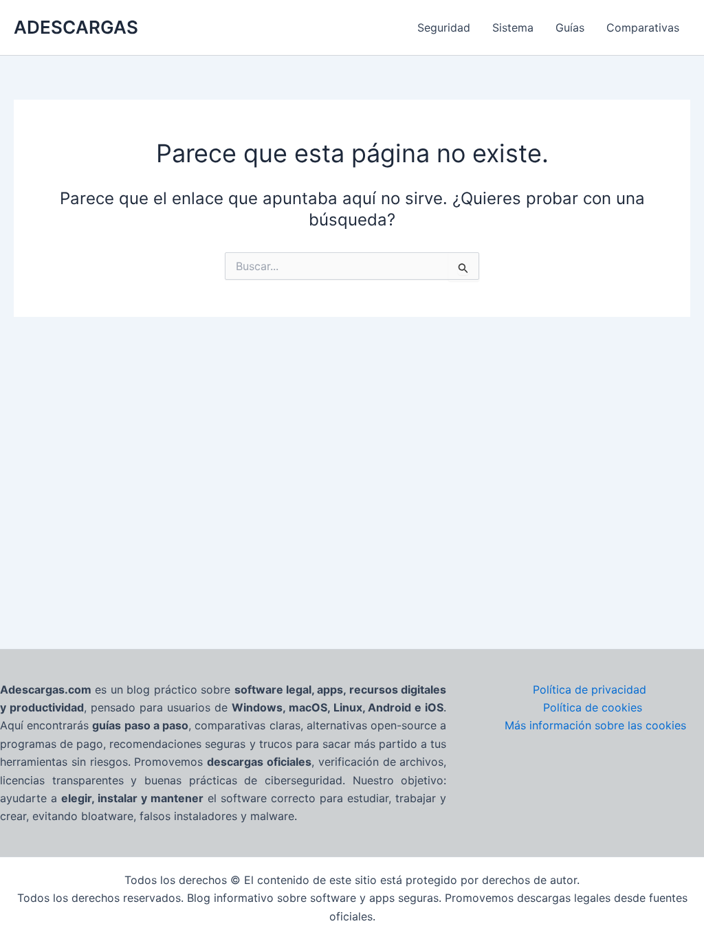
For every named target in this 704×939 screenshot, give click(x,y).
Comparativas (642, 27)
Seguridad (443, 27)
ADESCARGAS (76, 27)
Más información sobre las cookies (595, 725)
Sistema (513, 27)
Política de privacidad (589, 689)
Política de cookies (592, 707)
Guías (570, 27)
